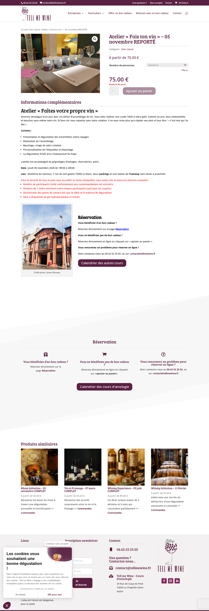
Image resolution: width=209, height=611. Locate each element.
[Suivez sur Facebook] (164, 580)
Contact (177, 13)
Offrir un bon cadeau (120, 13)
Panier (168, 3)
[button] (95, 39)
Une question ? (139, 3)
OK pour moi (55, 594)
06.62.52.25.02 (30, 2)
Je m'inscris (81, 583)
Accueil (24, 29)
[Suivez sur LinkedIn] (177, 580)
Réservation (48, 370)
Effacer (185, 70)
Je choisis (20, 594)
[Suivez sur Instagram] (170, 580)
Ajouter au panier (139, 91)
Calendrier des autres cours (102, 263)
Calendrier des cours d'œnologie (104, 387)
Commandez (28, 512)
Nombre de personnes (121, 65)
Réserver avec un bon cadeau (152, 13)
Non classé (34, 29)
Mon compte (156, 3)
